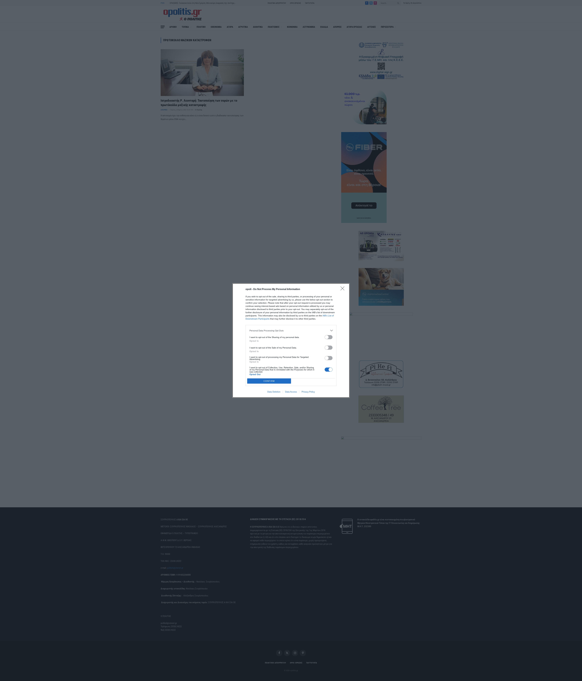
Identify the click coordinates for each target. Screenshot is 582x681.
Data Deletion (273, 392)
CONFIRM (269, 381)
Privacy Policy (308, 392)
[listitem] (291, 330)
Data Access (291, 392)
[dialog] (291, 340)
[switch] (329, 337)
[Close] (343, 289)
